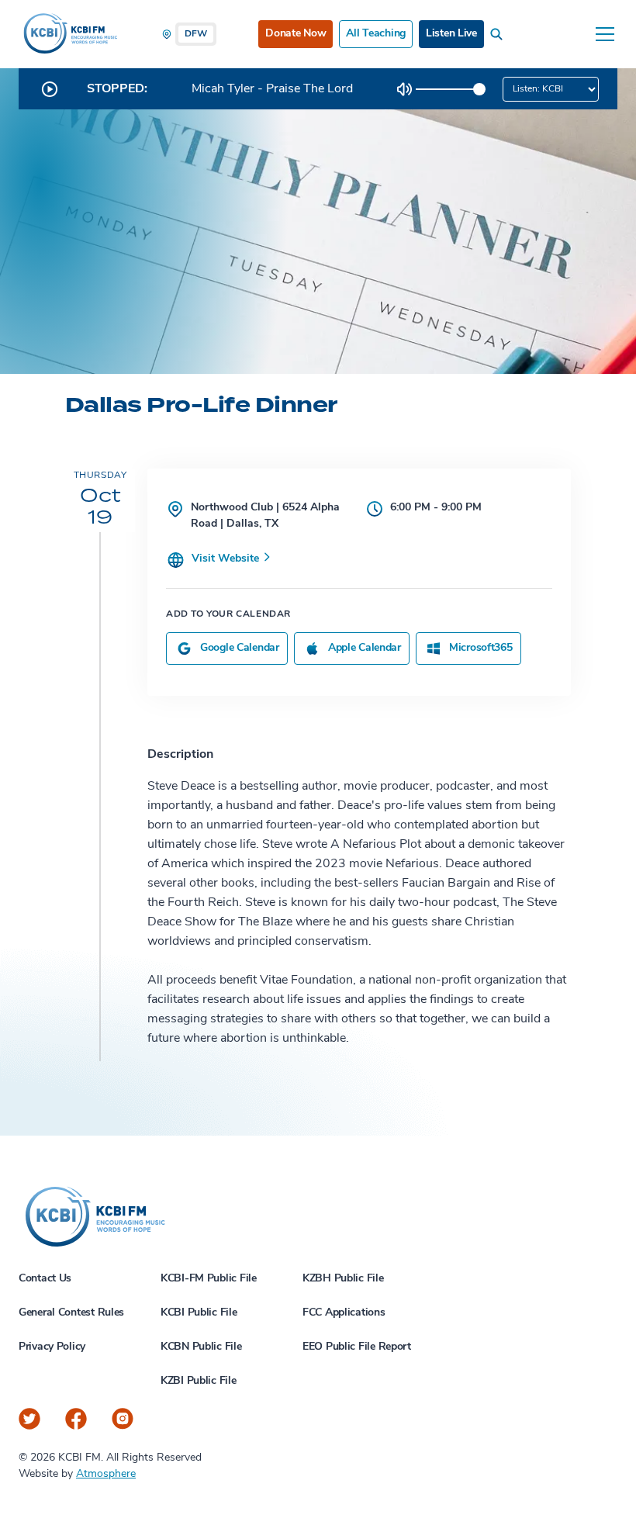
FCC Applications (343, 1313)
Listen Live (451, 34)
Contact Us (45, 1279)
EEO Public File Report (356, 1347)
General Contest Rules (71, 1313)
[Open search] (499, 34)
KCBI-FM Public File (209, 1279)
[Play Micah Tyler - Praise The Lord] (49, 89)
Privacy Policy (52, 1347)
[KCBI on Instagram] (122, 1419)
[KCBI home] (69, 34)
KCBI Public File (199, 1313)
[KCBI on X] (29, 1419)
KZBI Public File (199, 1381)
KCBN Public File (201, 1347)
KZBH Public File (343, 1279)
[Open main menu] (605, 34)
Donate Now (295, 34)
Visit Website (227, 559)
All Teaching (376, 34)
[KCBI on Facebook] (76, 1419)
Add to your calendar (228, 614)
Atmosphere (106, 1474)
